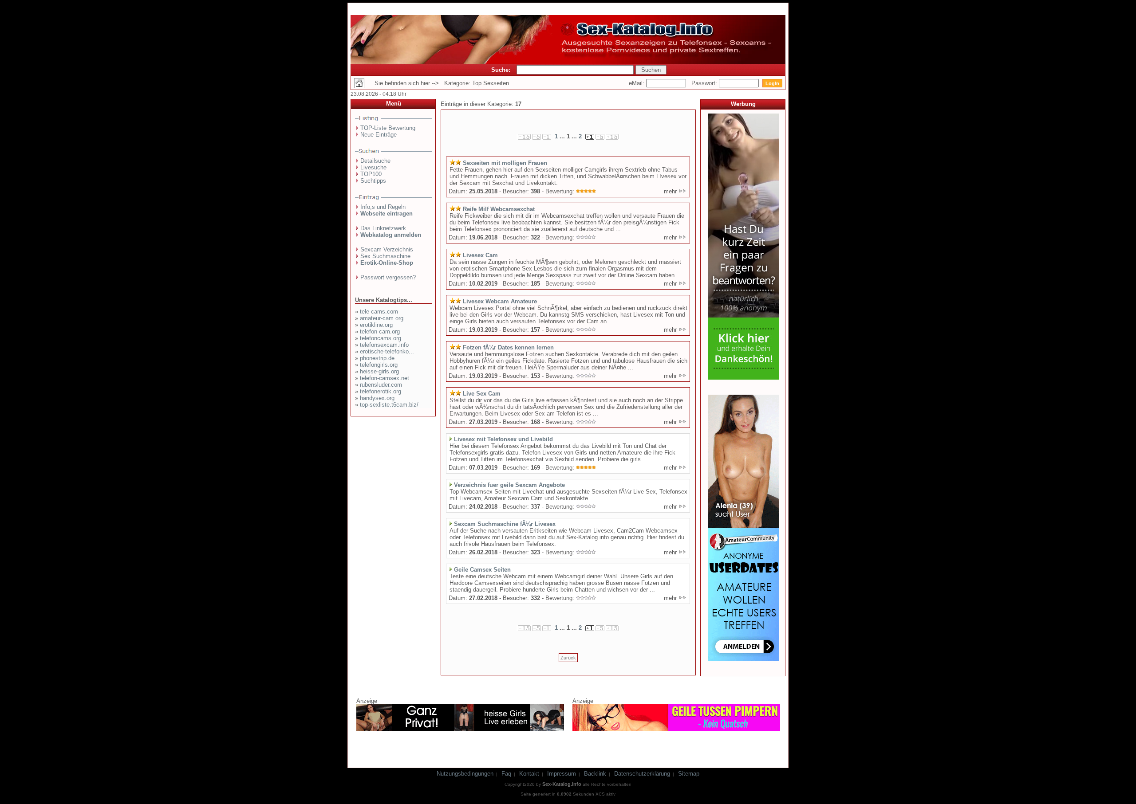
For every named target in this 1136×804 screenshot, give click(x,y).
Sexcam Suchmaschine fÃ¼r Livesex (505, 524)
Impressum (561, 773)
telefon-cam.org (380, 331)
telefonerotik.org (380, 391)
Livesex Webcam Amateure (500, 301)
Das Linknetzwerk (383, 228)
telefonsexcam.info (384, 344)
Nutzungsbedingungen (465, 773)
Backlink (595, 773)
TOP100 (371, 174)
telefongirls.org (379, 364)
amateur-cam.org (381, 318)
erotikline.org (376, 325)
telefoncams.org (380, 338)
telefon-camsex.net (384, 378)
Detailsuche (375, 160)
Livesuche (373, 167)
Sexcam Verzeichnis (386, 249)
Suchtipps (373, 180)
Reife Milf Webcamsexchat (499, 209)
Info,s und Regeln (383, 207)
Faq (506, 773)
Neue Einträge (378, 134)
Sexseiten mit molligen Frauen (505, 163)
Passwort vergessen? (388, 277)
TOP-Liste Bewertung (387, 128)
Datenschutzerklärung (642, 773)
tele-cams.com (379, 311)
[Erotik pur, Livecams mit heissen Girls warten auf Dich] (460, 729)
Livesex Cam (480, 255)
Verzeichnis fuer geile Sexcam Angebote (509, 485)
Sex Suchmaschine (385, 256)
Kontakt (529, 773)
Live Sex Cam (482, 393)
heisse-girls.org (379, 371)
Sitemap (688, 773)
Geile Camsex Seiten (482, 569)
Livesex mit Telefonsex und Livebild (503, 439)
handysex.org (377, 398)
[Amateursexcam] (743, 659)
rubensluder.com (381, 384)
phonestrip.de (377, 358)
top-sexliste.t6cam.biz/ (389, 404)
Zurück (568, 657)
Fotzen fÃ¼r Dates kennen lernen (508, 347)
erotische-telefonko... (387, 351)
